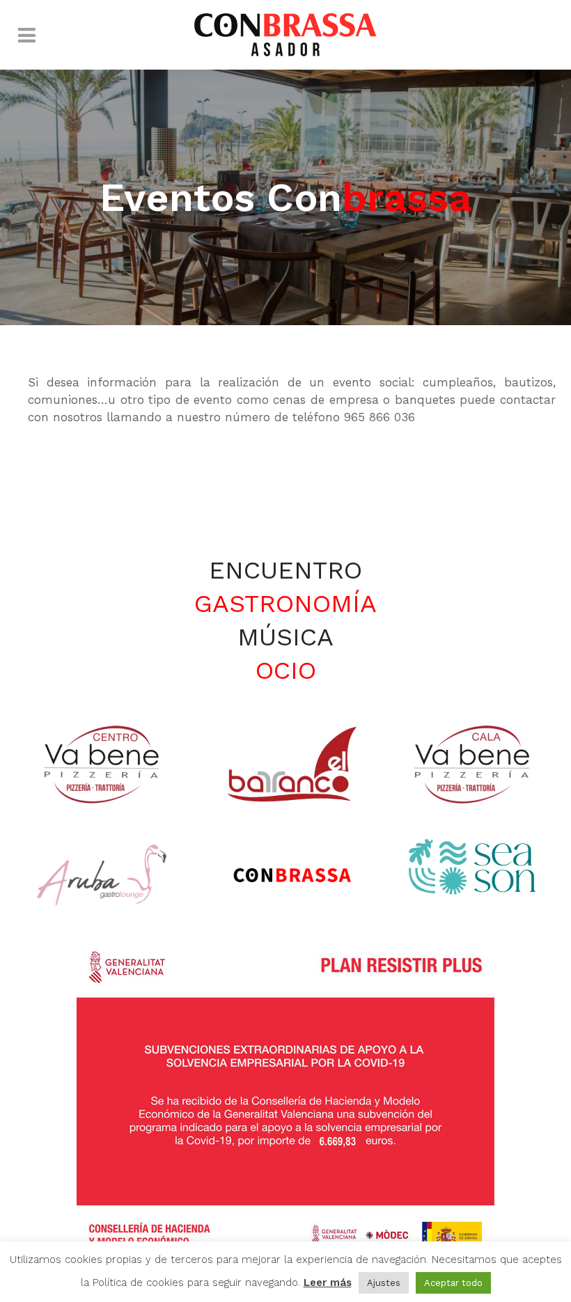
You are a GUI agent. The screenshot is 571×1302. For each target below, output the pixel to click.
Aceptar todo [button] (453, 1283)
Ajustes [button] (383, 1283)
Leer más (328, 1282)
